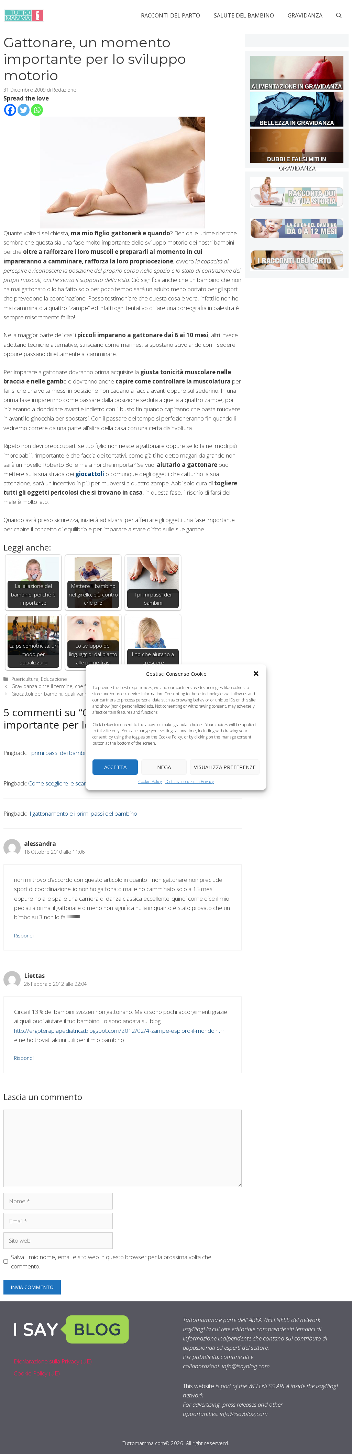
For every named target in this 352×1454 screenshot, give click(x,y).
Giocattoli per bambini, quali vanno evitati (58, 693)
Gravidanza (305, 15)
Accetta (115, 767)
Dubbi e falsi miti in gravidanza (296, 163)
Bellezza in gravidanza (297, 123)
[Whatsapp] (37, 110)
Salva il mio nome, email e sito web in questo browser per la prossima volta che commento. (111, 1261)
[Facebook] (10, 110)
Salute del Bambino (244, 15)
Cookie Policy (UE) (37, 1373)
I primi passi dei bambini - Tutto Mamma (79, 753)
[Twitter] (24, 110)
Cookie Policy (150, 781)
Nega (164, 767)
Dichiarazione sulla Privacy (189, 781)
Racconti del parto (170, 15)
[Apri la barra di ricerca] (339, 15)
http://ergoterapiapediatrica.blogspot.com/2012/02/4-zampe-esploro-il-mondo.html (120, 1031)
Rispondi (24, 935)
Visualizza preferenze (225, 767)
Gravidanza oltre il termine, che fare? (53, 686)
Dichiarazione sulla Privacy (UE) (53, 1361)
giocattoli (89, 474)
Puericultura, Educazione (39, 679)
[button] (256, 673)
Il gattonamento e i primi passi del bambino (82, 813)
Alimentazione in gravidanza (296, 87)
